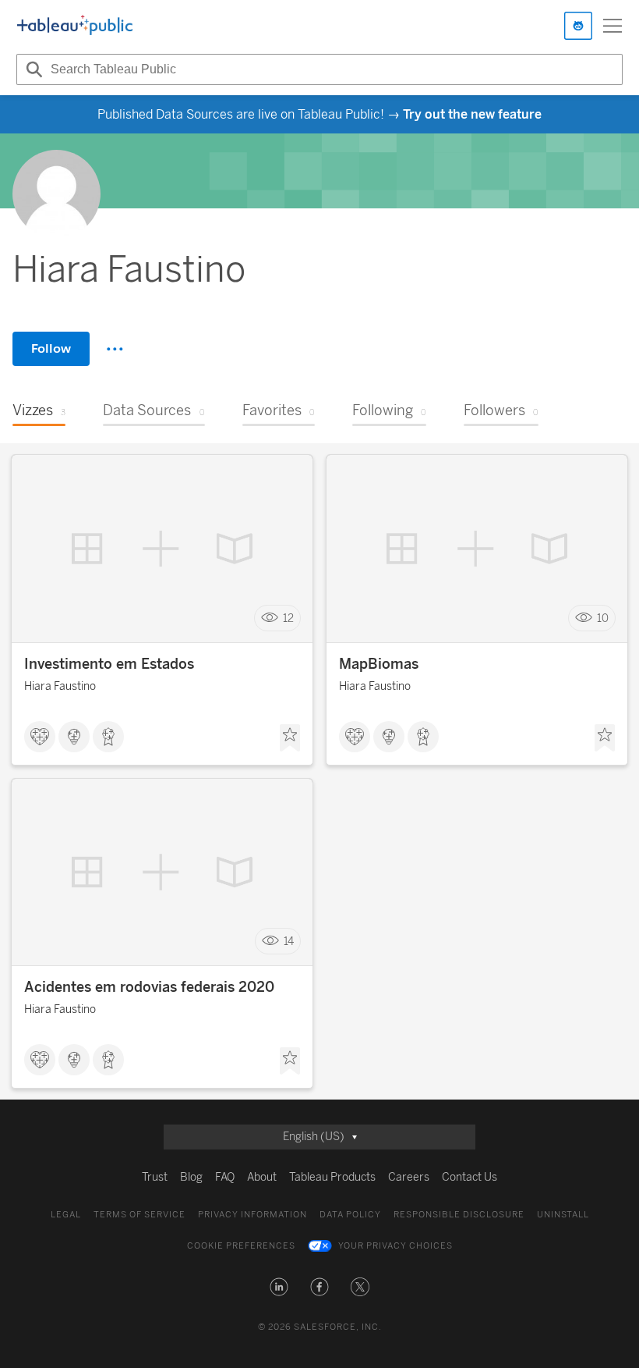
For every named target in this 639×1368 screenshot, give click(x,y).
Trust (155, 1177)
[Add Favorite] (290, 738)
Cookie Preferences (241, 1246)
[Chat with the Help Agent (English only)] (578, 26)
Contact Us (469, 1177)
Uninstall (563, 1215)
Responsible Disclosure (459, 1215)
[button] (279, 1286)
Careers (408, 1177)
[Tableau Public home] (74, 26)
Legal (66, 1215)
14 (289, 941)
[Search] (32, 69)
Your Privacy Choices (395, 1246)
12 (288, 618)
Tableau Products (332, 1177)
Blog (191, 1177)
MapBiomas (378, 664)
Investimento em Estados (109, 664)
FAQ (225, 1177)
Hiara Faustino (60, 686)
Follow (51, 348)
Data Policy (350, 1215)
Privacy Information (252, 1215)
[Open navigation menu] (612, 26)
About (262, 1177)
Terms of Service (139, 1215)
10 (603, 618)
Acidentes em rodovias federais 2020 (149, 987)
